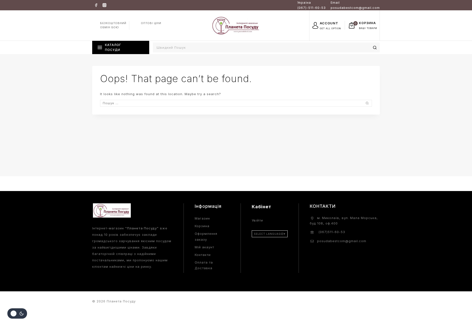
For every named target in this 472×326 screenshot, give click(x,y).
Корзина (202, 226)
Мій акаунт (204, 247)
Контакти (203, 255)
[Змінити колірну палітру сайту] (17, 313)
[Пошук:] (236, 103)
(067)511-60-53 (331, 232)
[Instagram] (104, 5)
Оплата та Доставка (204, 265)
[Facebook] (96, 5)
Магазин (202, 218)
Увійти (257, 220)
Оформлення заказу (206, 236)
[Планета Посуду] (236, 25)
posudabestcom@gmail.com (341, 241)
